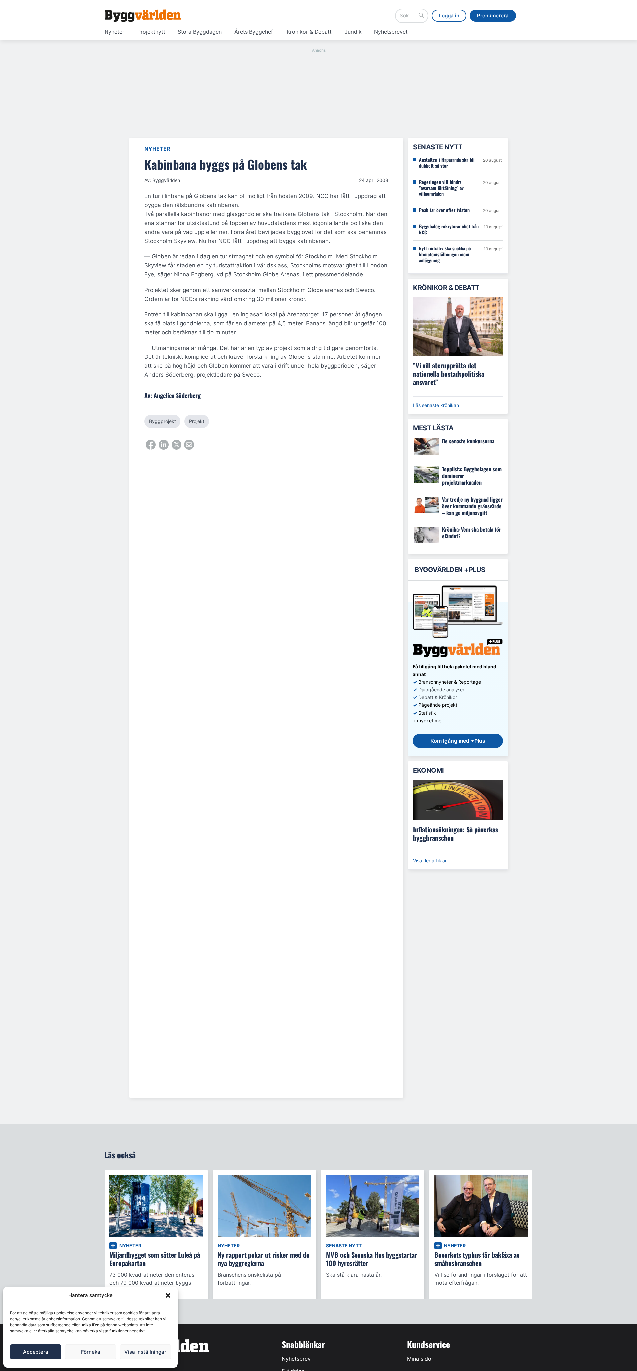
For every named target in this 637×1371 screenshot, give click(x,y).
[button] (168, 1295)
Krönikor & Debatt (309, 31)
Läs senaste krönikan (436, 405)
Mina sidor (420, 1358)
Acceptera (35, 1352)
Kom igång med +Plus (457, 741)
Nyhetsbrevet (391, 31)
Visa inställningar (145, 1352)
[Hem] (143, 16)
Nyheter (114, 31)
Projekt (196, 421)
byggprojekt (162, 421)
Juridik (353, 31)
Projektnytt (151, 31)
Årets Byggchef (253, 31)
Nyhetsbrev (296, 1358)
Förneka (90, 1352)
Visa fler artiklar (430, 860)
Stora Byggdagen (200, 31)
